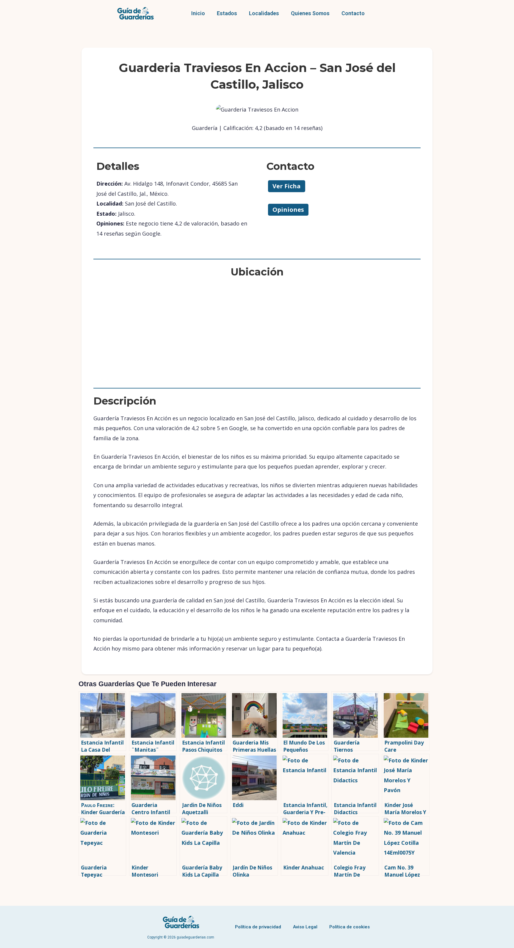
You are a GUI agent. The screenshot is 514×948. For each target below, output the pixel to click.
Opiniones (288, 210)
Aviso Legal (305, 927)
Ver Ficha (286, 186)
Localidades (264, 13)
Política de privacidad (258, 927)
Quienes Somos (310, 13)
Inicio (198, 13)
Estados (227, 13)
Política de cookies (349, 927)
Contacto (353, 13)
